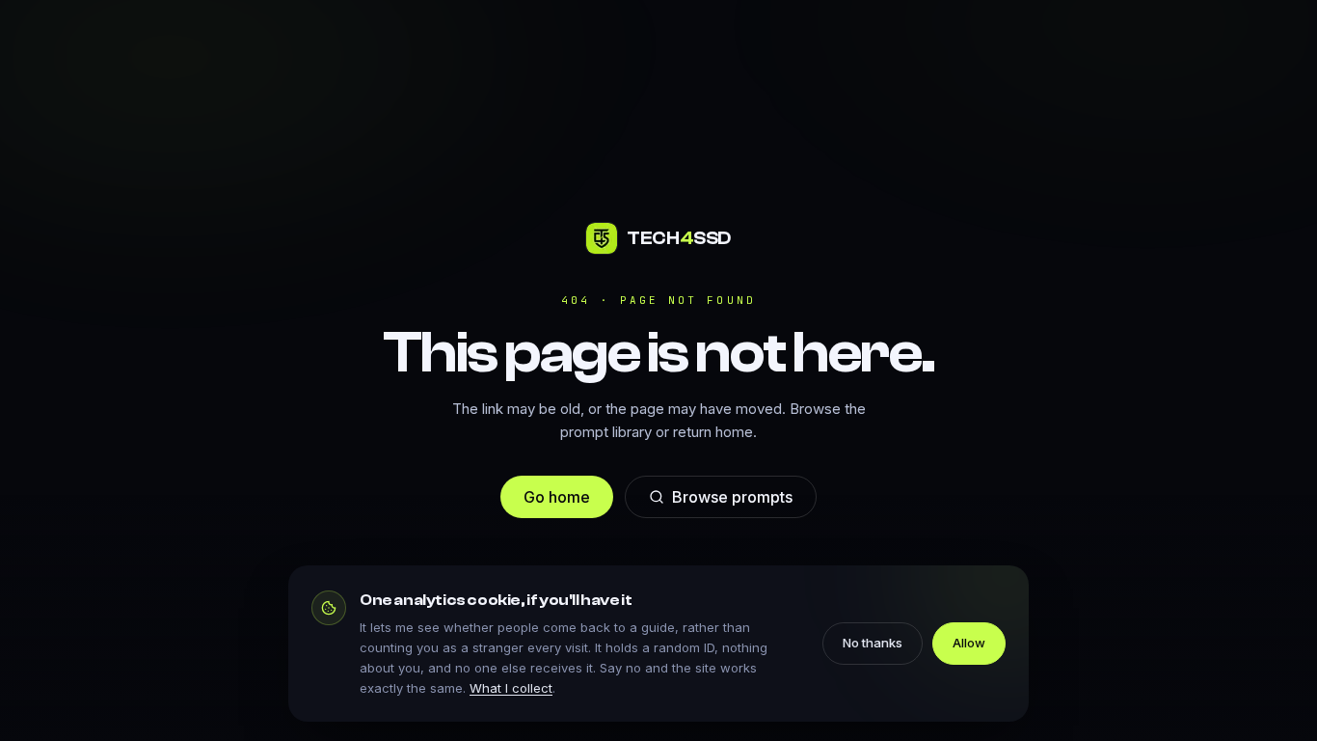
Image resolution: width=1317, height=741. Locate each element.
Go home (557, 497)
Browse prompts (732, 497)
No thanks (872, 642)
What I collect (511, 688)
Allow (969, 642)
